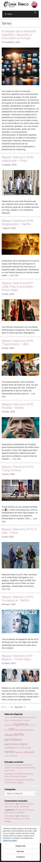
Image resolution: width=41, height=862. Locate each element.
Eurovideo (32, 725)
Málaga (9, 734)
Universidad (13, 756)
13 (11, 707)
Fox (6, 730)
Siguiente (19, 707)
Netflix (18, 734)
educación (9, 725)
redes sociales (25, 748)
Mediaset (29, 730)
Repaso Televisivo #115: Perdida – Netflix (18, 406)
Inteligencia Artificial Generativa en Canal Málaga (17, 818)
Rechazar (20, 851)
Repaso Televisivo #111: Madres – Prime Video (17, 657)
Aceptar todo (20, 846)
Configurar (20, 857)
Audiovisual (16, 717)
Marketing (20, 730)
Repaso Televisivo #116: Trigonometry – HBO (18, 342)
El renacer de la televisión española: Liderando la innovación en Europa (19, 35)
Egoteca (21, 724)
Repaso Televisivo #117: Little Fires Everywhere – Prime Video (18, 286)
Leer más (14, 275)
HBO (11, 729)
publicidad (9, 747)
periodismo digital (16, 744)
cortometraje (15, 720)
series (9, 752)
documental (25, 720)
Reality (17, 748)
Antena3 (7, 717)
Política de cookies (10, 840)
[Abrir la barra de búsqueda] (35, 12)
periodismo (13, 740)
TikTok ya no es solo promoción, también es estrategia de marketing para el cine (20, 768)
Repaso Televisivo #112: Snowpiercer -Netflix (18, 598)
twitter (7, 756)
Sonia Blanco (10, 804)
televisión (29, 752)
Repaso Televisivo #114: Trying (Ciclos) (18, 468)
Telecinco (19, 752)
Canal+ (7, 720)
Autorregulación (29, 717)
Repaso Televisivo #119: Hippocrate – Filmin (18, 158)
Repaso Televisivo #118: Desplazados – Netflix (18, 222)
